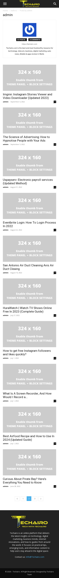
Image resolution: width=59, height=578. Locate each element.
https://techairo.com (29, 44)
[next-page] (40, 498)
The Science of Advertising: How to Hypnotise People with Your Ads (26, 138)
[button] (4, 4)
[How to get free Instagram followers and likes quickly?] (29, 334)
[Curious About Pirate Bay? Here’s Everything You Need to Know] (29, 462)
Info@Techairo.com (35, 557)
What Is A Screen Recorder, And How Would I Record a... (27, 395)
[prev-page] (17, 498)
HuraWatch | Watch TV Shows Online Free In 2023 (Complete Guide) (27, 309)
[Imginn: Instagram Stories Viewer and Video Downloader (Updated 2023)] (29, 78)
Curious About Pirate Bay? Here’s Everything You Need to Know (24, 480)
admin (5, 102)
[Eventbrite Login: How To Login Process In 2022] (29, 206)
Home (5, 10)
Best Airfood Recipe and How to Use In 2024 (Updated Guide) (28, 437)
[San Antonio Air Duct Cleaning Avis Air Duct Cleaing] (29, 249)
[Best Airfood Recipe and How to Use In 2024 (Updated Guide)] (29, 420)
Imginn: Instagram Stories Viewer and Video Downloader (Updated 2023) (27, 96)
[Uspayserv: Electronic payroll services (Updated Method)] (29, 163)
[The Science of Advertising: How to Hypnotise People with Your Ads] (29, 120)
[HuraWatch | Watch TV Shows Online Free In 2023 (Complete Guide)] (29, 291)
